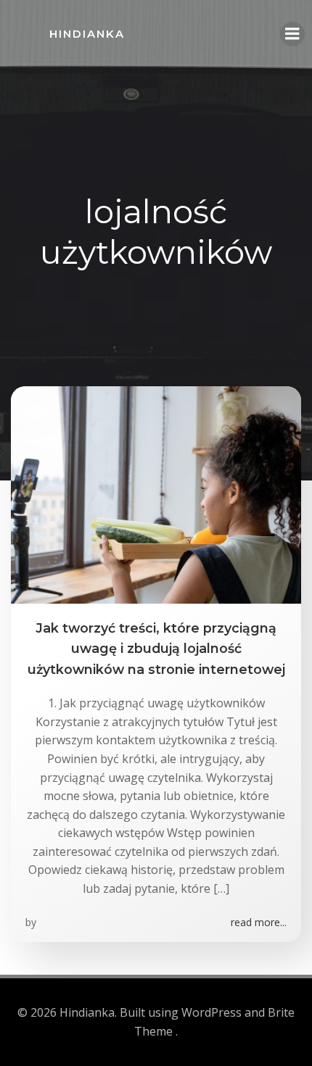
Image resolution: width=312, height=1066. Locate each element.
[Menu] (292, 34)
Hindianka (87, 34)
